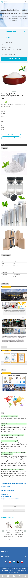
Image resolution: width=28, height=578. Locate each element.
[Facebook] (6, 562)
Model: (2, 116)
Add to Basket (10, 137)
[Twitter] (18, 562)
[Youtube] (10, 562)
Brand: (2, 120)
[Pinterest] (22, 562)
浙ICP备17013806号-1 (15, 570)
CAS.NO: (3, 127)
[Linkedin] (14, 562)
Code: (2, 123)
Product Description (6, 144)
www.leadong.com (15, 572)
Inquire (10, 134)
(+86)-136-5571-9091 (14, 58)
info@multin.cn (9, 47)
